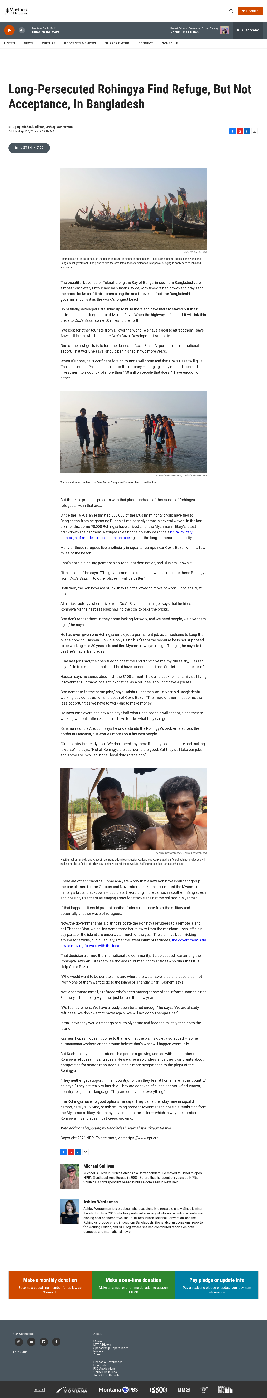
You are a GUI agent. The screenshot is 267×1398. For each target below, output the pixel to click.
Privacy (98, 1351)
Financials (99, 1365)
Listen (9, 43)
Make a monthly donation (50, 1280)
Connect (145, 43)
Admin (97, 1354)
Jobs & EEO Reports (106, 1375)
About (97, 1333)
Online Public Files (105, 1372)
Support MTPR (117, 43)
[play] (9, 30)
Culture (48, 43)
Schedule (170, 43)
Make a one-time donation (133, 1280)
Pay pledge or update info (216, 1280)
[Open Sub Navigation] (18, 43)
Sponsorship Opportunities (110, 1348)
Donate (252, 11)
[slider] (28, 30)
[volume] (21, 30)
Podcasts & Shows (80, 43)
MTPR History (102, 1344)
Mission (98, 1341)
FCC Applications (104, 1368)
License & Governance (107, 1362)
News (28, 43)
